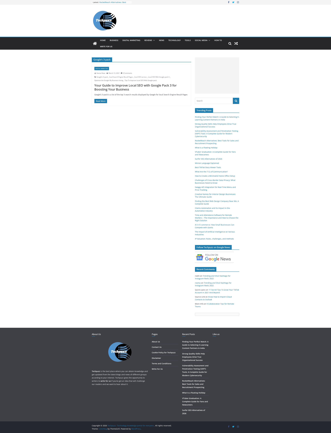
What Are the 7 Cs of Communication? (211, 171)
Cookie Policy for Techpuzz (164, 352)
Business (114, 40)
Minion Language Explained (207, 163)
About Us (156, 341)
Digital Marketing (131, 40)
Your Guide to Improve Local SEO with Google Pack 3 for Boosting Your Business (135, 87)
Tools (188, 40)
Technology (174, 40)
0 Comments (127, 73)
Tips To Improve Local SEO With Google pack (141, 80)
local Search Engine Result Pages (121, 77)
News (161, 40)
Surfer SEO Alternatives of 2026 (208, 159)
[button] (153, 40)
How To (218, 40)
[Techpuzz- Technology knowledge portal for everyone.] (95, 43)
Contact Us (156, 347)
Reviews (148, 40)
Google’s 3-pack (102, 77)
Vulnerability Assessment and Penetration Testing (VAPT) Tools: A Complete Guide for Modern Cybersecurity (216, 134)
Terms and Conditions (161, 363)
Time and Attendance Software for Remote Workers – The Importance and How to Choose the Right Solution (216, 218)
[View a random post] (236, 43)
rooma (198, 283)
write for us (106, 381)
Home (103, 40)
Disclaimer (156, 358)
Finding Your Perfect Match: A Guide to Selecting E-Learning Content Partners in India (195, 344)
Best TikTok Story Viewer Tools (208, 167)
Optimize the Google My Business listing (108, 80)
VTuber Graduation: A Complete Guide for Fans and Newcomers (195, 401)
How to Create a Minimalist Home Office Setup (215, 176)
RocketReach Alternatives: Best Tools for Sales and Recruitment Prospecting (193, 384)
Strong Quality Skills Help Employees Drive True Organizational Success (193, 356)
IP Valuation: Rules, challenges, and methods (214, 239)
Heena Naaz (100, 73)
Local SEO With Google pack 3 (158, 77)
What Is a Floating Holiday (206, 147)
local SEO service (140, 77)
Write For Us (106, 46)
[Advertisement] (217, 75)
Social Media (201, 40)
